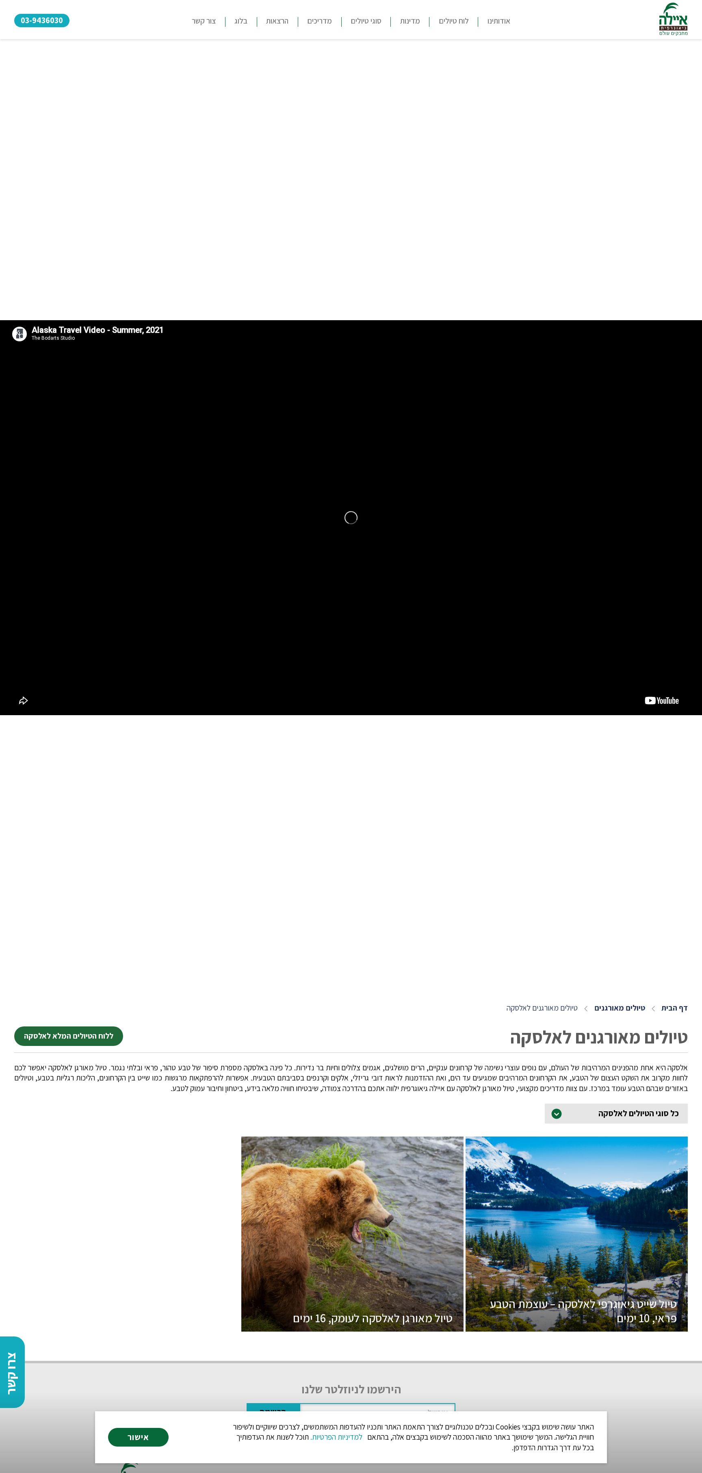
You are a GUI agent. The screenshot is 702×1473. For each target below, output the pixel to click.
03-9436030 (42, 20)
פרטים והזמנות (576, 1316)
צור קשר (204, 20)
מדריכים (319, 20)
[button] (366, 22)
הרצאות (277, 20)
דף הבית (674, 1008)
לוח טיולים (454, 20)
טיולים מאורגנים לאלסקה (542, 1008)
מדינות (410, 20)
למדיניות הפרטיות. (336, 1437)
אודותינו (499, 20)
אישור (138, 1437)
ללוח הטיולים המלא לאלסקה (68, 1035)
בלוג (240, 20)
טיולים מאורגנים (619, 1008)
